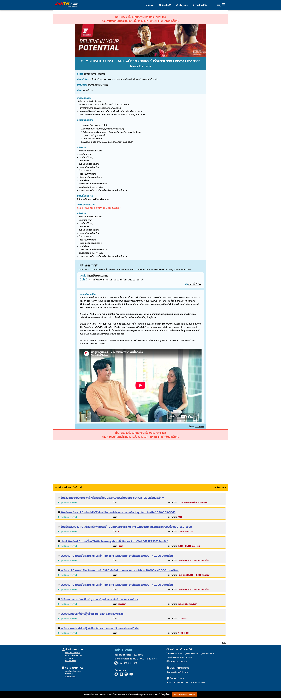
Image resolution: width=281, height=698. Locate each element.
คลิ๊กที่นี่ (175, 21)
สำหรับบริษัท (200, 5)
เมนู (219, 5)
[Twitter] (121, 674)
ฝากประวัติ (166, 5)
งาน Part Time (70, 660)
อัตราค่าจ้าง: (188, 502)
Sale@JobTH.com (178, 661)
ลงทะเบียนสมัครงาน (72, 652)
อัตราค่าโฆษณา (70, 676)
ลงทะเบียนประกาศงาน (73, 671)
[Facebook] (116, 674)
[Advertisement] (140, 463)
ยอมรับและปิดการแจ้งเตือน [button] (184, 694)
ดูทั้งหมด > (220, 487)
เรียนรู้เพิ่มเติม (165, 694)
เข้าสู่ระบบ (183, 5)
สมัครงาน (74, 655)
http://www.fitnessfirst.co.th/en (108, 279)
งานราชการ (69, 658)
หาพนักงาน (69, 674)
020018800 (127, 663)
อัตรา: (115, 502)
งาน (80, 655)
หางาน (151, 5)
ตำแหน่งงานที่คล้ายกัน (71, 487)
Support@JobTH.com (177, 672)
